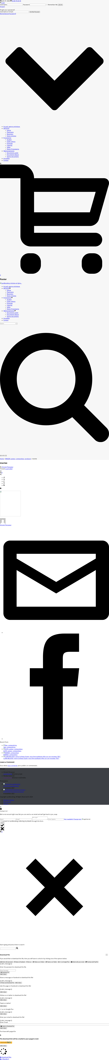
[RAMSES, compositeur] (11, 753)
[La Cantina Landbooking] (11, 784)
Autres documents (13, 157)
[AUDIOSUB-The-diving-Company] (14, 790)
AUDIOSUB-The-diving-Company (13, 792)
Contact (5, 160)
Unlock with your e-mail (78, 962)
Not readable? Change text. (72, 819)
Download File (5, 972)
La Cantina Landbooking (11, 786)
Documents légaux (13, 155)
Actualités (6, 158)
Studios (9, 140)
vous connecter (13, 766)
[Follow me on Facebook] (56, 739)
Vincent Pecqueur (7, 467)
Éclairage (10, 143)
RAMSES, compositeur (10, 755)
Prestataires (7, 138)
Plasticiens (10, 132)
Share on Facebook (20, 962)
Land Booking (7, 774)
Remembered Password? (8, 14)
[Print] (0, 488)
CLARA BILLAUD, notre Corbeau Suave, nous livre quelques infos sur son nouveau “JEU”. (31, 758)
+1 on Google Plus (64, 962)
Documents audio (12, 153)
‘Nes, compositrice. (9, 747)
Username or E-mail (6, 12)
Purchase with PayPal (92, 962)
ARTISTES (6, 128)
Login (3, 3)
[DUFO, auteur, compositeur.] (13, 749)
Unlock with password (7, 962)
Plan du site (7, 802)
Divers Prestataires (13, 149)
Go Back (4, 974)
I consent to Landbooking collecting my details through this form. (23, 821)
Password (26, 5)
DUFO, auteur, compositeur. (12, 751)
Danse (9, 130)
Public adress (11, 142)
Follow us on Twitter (39, 962)
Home (2, 459)
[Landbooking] (11, 283)
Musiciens (10, 134)
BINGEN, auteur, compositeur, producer (18, 459)
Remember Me (53, 5)
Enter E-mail (4, 1022)
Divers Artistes (11, 136)
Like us (29, 962)
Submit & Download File (8, 1026)
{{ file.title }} (5, 1059)
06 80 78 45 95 (16, 1)
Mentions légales (8, 800)
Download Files (6, 1057)
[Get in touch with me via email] (56, 633)
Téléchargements (8, 151)
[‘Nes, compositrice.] (10, 745)
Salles (8, 147)
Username (3, 5)
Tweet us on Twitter (52, 962)
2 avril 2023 (8, 469)
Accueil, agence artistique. (11, 127)
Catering (9, 145)
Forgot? (2, 7)
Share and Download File (7, 982)
